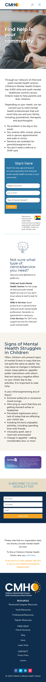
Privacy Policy (23, 655)
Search (11, 207)
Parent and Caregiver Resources (23, 604)
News (23, 640)
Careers (23, 660)
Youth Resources (23, 609)
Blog (23, 635)
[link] (12, 4)
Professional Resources (23, 615)
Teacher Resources (23, 620)
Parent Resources (23, 630)
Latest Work (23, 645)
